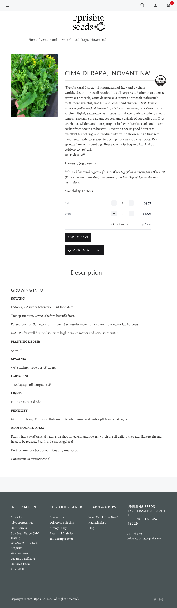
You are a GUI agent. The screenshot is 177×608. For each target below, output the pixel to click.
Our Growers (19, 528)
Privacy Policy (58, 528)
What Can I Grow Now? (103, 517)
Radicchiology (97, 522)
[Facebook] (156, 599)
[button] (142, 5)
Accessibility (18, 569)
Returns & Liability (61, 533)
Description (86, 272)
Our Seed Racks (20, 564)
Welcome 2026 (19, 553)
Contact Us (57, 517)
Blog (91, 528)
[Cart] (168, 5)
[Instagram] (162, 599)
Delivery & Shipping (62, 522)
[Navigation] (7, 5)
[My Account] (155, 5)
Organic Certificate (23, 558)
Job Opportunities (22, 522)
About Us (16, 517)
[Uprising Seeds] (88, 22)
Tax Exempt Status (61, 539)
